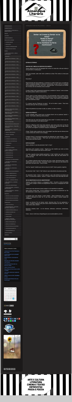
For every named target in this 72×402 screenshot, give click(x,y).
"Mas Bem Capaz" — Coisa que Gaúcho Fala (11, 130)
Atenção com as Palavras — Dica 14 (11, 100)
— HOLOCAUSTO (8, 214)
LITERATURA (7, 136)
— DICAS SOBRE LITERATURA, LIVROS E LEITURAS (11, 150)
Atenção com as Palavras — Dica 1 (11, 59)
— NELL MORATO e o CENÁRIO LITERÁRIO (11, 183)
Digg (15, 319)
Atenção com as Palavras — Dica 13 (11, 97)
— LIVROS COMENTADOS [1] (10, 173)
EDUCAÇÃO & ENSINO (9, 40)
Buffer (6, 321)
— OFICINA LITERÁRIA (9, 134)
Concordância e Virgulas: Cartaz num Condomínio (11, 119)
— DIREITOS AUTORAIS (9, 147)
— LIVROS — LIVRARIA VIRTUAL (11, 179)
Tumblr (13, 319)
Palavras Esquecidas (9, 121)
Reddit (17, 319)
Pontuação (7, 56)
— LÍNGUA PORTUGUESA (10, 132)
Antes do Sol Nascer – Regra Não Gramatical (11, 127)
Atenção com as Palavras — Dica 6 (11, 75)
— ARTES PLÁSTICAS (9, 204)
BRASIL (6, 33)
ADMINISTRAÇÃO (8, 28)
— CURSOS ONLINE (9, 42)
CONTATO (7, 234)
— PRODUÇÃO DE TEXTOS (10, 48)
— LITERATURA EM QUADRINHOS (12, 171)
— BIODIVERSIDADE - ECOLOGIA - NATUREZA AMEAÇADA (12, 207)
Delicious (4, 321)
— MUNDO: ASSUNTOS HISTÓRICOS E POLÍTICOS (10, 219)
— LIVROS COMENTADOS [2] (10, 175)
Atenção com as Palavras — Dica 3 (11, 65)
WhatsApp (11, 321)
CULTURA (7, 35)
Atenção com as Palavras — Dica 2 (11, 62)
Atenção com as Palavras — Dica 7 (11, 78)
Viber (13, 321)
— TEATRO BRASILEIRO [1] (10, 228)
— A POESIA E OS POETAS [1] (11, 138)
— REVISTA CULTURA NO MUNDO (12, 195)
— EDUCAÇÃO (8, 44)
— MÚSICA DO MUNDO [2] (10, 224)
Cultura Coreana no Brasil (9, 267)
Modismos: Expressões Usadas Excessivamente (11, 110)
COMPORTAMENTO (9, 37)
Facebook (4, 319)
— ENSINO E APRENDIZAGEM (11, 46)
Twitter (6, 319)
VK (9, 321)
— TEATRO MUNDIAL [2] (10, 230)
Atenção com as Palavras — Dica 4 (11, 68)
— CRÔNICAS (7, 145)
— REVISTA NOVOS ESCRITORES (11, 200)
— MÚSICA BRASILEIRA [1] (10, 221)
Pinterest (9, 319)
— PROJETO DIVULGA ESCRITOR (11, 226)
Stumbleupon (19, 319)
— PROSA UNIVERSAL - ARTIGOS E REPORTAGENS (11, 191)
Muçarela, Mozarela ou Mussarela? (12, 123)
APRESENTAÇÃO (8, 26)
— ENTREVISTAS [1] (9, 153)
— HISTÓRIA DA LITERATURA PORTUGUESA (11, 165)
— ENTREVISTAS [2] (9, 155)
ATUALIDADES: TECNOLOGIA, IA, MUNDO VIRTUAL (11, 31)
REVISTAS (7, 193)
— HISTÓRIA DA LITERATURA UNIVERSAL (11, 169)
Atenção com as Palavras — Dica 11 (11, 91)
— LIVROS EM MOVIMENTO (10, 177)
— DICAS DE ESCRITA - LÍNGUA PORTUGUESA (11, 54)
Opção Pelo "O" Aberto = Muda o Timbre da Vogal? (11, 113)
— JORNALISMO (8, 216)
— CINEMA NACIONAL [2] (10, 212)
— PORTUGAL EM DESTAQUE (11, 185)
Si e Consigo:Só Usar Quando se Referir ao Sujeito (11, 116)
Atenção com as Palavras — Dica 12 (11, 94)
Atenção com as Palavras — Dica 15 (11, 103)
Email (15, 321)
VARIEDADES (7, 202)
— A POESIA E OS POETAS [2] (11, 141)
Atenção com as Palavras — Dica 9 (11, 84)
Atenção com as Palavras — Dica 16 (11, 106)
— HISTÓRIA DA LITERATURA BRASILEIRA (11, 162)
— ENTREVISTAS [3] (9, 157)
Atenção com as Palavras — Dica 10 (11, 87)
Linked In (11, 319)
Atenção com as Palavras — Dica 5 (11, 72)
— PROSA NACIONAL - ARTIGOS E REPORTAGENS (12, 188)
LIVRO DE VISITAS (8, 232)
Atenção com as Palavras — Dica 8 (11, 81)
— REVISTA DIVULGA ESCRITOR (11, 198)
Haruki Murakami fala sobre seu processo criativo (10, 265)
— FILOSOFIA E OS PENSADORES (11, 159)
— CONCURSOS (8, 143)
